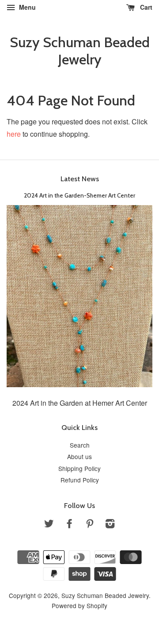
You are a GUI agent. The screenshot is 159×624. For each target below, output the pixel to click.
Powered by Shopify (79, 605)
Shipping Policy (79, 468)
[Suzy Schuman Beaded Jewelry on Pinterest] (90, 524)
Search (80, 445)
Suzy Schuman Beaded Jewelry (80, 50)
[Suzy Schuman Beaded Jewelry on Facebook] (69, 524)
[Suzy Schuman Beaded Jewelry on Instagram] (110, 524)
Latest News (80, 179)
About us (79, 456)
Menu (26, 7)
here (14, 134)
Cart (145, 7)
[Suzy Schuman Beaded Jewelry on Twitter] (49, 524)
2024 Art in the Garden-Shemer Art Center (79, 195)
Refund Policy (80, 479)
